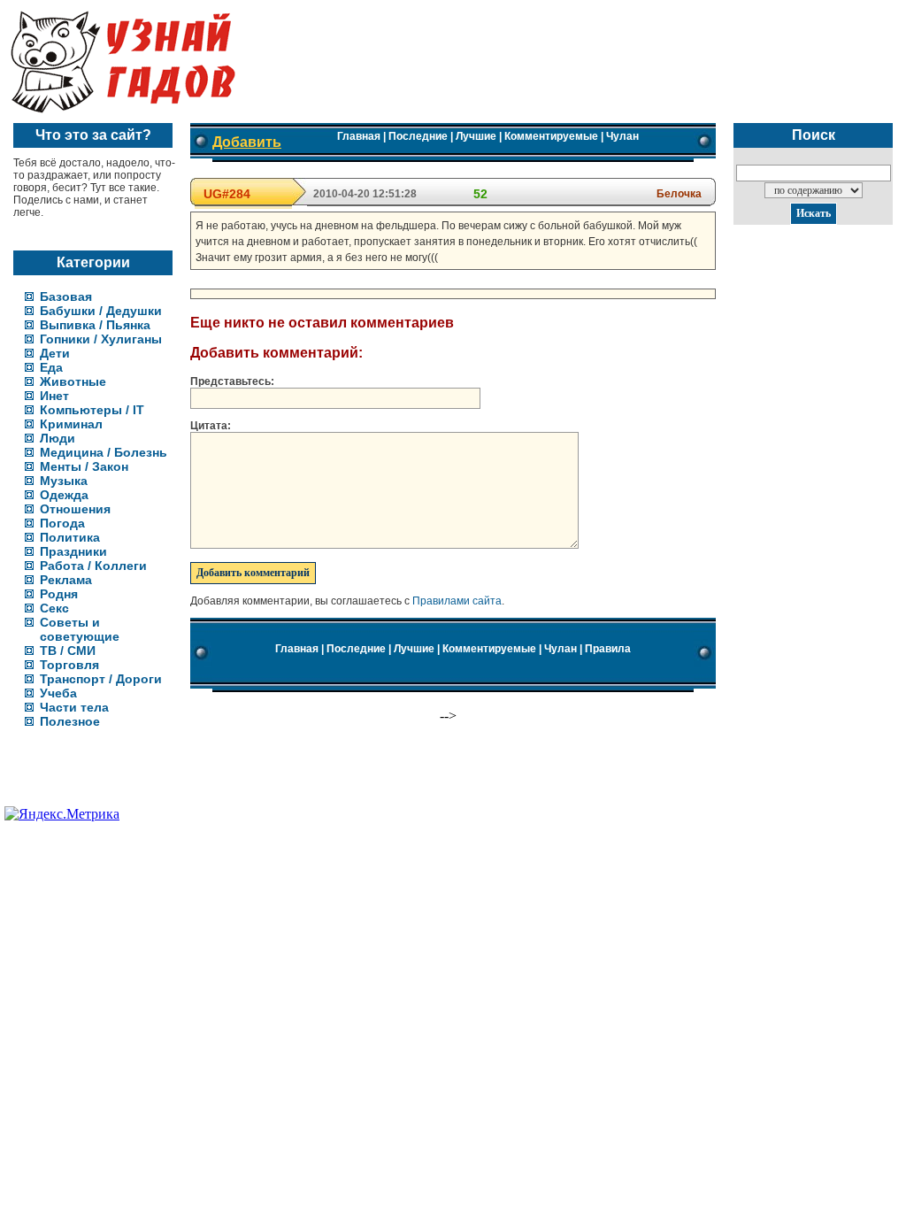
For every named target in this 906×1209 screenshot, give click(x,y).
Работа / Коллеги (93, 565)
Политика (70, 537)
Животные (73, 381)
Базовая (66, 296)
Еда (51, 367)
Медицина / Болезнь (103, 452)
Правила (608, 649)
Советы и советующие (79, 629)
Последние (418, 136)
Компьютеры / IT (92, 410)
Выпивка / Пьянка (95, 325)
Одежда (64, 495)
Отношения (75, 509)
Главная (358, 136)
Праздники (73, 551)
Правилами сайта (457, 601)
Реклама (66, 580)
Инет (54, 396)
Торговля (69, 665)
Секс (54, 608)
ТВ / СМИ (68, 650)
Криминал (71, 424)
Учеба (58, 693)
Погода (62, 523)
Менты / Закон (84, 466)
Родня (59, 594)
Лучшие (476, 136)
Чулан (622, 136)
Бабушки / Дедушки (101, 311)
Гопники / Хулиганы (101, 339)
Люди (57, 438)
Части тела (74, 707)
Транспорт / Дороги (101, 679)
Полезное (70, 721)
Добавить (246, 142)
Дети (55, 353)
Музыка (64, 481)
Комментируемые (551, 136)
